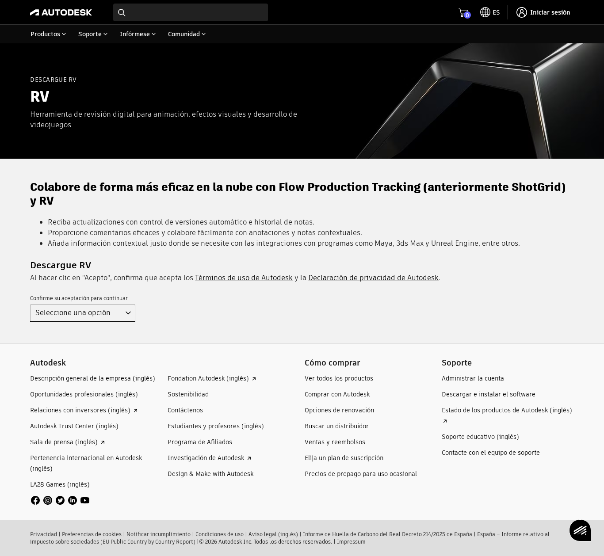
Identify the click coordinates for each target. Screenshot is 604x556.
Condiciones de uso (219, 534)
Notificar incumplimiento (158, 534)
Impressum (351, 541)
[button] (77, 313)
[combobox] (190, 12)
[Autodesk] (61, 12)
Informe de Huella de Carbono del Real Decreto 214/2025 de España (387, 534)
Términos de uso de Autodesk (244, 278)
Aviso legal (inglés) (273, 534)
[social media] (60, 500)
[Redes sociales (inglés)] (60, 500)
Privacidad (43, 534)
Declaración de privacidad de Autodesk (373, 278)
